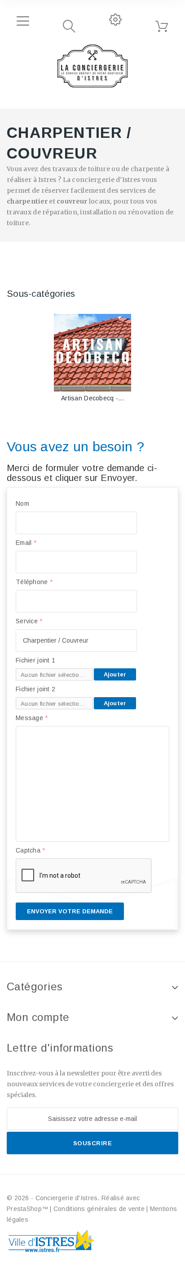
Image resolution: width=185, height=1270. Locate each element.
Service (29, 621)
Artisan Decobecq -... (92, 398)
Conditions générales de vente (99, 1208)
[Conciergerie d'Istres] (92, 66)
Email (26, 542)
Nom (22, 503)
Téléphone (34, 581)
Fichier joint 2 (35, 689)
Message (32, 717)
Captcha (30, 850)
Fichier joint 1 (35, 660)
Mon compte (38, 1017)
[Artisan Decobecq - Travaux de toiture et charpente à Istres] (92, 352)
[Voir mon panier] (161, 26)
